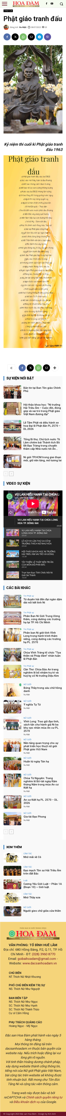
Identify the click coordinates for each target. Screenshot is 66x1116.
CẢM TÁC (27, 853)
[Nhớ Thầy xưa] (12, 898)
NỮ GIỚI (27, 684)
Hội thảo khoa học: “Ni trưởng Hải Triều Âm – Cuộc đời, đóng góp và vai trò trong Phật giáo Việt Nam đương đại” (42, 409)
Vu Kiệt (22, 27)
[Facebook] (46, 3)
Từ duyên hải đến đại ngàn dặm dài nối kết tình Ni (42, 601)
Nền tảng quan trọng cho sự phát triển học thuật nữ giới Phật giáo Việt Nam (41, 746)
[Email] (31, 36)
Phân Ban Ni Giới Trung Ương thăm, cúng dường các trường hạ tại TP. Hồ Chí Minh (41, 619)
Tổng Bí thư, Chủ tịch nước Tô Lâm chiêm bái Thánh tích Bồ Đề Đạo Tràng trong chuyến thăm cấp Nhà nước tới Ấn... (41, 444)
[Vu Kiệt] (7, 27)
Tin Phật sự (28, 596)
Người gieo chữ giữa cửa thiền (42, 910)
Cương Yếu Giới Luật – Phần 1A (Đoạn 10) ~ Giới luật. (42, 885)
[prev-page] (6, 473)
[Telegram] (39, 36)
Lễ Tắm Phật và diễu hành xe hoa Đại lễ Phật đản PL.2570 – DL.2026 (41, 426)
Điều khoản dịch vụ (26, 1102)
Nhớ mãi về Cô (32, 857)
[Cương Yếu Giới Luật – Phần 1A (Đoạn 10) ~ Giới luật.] (12, 884)
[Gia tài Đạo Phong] (12, 818)
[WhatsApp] (23, 36)
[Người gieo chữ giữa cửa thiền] (12, 911)
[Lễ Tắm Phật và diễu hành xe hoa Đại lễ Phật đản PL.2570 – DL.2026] (12, 426)
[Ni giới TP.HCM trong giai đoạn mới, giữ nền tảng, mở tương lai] (12, 461)
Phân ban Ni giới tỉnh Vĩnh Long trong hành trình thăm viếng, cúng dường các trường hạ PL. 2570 (42, 637)
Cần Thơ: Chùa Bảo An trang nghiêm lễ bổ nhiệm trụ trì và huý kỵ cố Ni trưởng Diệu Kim (41, 672)
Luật (25, 880)
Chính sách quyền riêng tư (44, 1097)
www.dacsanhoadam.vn (40, 963)
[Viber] (47, 36)
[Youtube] (52, 3)
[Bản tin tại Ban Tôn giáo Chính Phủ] (12, 391)
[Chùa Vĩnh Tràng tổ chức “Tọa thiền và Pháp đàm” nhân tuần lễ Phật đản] (12, 654)
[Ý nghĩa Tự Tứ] (12, 706)
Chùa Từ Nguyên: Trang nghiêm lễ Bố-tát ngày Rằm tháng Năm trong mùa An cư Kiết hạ (41, 783)
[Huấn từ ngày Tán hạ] (12, 763)
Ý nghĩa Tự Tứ (32, 704)
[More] (54, 367)
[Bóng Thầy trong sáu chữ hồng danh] (12, 690)
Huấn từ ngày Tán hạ (36, 761)
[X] (15, 36)
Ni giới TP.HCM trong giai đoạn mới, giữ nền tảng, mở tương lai (42, 459)
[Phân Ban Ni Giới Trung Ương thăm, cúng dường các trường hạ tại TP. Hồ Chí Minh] (12, 618)
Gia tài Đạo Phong (35, 816)
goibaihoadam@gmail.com (37, 959)
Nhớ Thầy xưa (31, 897)
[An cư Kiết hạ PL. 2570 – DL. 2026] (12, 801)
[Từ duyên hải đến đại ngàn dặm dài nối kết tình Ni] (12, 601)
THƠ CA (8, 10)
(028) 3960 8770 (43, 954)
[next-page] (11, 473)
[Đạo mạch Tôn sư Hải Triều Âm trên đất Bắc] (12, 871)
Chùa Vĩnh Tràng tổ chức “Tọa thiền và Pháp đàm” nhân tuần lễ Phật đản (42, 656)
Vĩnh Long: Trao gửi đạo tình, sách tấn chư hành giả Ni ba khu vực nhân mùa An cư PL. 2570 (41, 726)
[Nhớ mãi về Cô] (12, 857)
